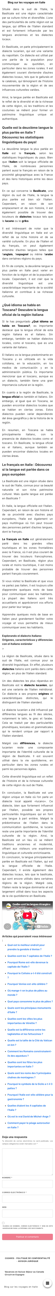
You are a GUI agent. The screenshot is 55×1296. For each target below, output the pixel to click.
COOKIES (10, 1258)
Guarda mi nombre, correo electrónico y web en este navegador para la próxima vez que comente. (28, 1227)
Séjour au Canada (35, 1272)
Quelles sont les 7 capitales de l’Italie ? (29, 955)
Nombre (7, 1178)
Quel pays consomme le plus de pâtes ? (30, 1001)
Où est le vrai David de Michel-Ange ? (28, 1116)
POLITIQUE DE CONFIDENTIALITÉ (33, 1258)
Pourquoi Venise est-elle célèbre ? (27, 984)
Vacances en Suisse (15, 1272)
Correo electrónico (14, 1192)
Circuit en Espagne (14, 1274)
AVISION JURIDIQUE (28, 1261)
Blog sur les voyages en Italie (26, 2)
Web (4, 1207)
